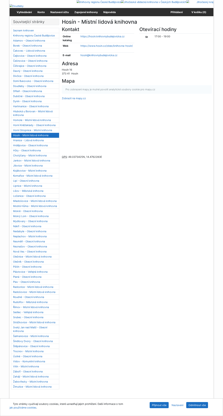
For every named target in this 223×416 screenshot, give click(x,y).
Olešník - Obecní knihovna (28, 261)
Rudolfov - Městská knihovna (30, 302)
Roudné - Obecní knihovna (28, 297)
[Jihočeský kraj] (199, 1)
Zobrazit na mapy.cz (74, 98)
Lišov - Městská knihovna (28, 190)
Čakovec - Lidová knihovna (29, 50)
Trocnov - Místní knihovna (28, 351)
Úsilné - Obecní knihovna (27, 356)
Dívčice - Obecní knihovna (28, 75)
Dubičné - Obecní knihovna (29, 96)
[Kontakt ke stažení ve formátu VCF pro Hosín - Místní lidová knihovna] (83, 29)
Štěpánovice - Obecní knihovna (31, 346)
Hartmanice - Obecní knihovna (31, 106)
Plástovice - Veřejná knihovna (30, 271)
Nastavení (177, 405)
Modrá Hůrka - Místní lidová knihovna (35, 206)
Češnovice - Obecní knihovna (30, 60)
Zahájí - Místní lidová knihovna (31, 376)
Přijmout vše (159, 405)
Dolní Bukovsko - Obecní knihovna (33, 81)
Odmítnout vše (197, 405)
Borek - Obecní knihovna (27, 45)
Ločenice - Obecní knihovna (29, 195)
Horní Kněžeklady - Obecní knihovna (34, 125)
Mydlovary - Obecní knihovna (30, 221)
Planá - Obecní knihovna (27, 276)
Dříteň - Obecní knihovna (27, 91)
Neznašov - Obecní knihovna (30, 246)
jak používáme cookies (23, 407)
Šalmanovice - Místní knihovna (31, 336)
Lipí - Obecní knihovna (26, 180)
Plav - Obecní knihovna (26, 281)
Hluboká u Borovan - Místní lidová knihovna (33, 113)
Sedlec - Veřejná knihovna (28, 312)
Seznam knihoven (23, 30)
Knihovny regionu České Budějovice (34, 35)
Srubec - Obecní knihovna (28, 317)
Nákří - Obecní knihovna (27, 226)
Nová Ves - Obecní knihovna (30, 251)
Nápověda (109, 12)
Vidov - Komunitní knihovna (29, 361)
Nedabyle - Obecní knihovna (29, 231)
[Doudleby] (17, 5)
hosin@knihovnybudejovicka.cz (98, 55)
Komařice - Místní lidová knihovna (32, 175)
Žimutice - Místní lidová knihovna (32, 386)
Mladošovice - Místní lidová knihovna (35, 200)
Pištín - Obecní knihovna (27, 266)
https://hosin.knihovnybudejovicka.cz (102, 36)
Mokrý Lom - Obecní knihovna (31, 216)
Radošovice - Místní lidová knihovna (34, 291)
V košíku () (198, 12)
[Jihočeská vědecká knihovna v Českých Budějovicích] (153, 1)
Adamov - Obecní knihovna (29, 40)
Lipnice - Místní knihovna (27, 185)
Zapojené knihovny (86, 12)
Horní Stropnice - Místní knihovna (32, 130)
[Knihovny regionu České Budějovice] (99, 1)
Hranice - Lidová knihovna (28, 140)
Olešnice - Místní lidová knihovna (32, 256)
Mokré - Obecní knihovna (28, 211)
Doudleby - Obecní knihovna (29, 86)
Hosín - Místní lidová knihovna (30, 135)
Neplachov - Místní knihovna (30, 236)
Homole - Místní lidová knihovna (32, 120)
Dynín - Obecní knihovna (27, 101)
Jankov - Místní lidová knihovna (31, 160)
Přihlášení (176, 12)
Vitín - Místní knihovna (26, 366)
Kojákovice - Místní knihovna (30, 170)
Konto (41, 12)
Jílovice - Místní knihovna (28, 165)
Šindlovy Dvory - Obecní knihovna (33, 341)
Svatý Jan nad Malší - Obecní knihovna (30, 329)
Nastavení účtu (59, 12)
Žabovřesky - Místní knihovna (30, 381)
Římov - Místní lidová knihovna (31, 307)
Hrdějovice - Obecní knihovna (30, 145)
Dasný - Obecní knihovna (28, 70)
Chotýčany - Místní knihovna (30, 155)
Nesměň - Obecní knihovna (29, 241)
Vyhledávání (24, 12)
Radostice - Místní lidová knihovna (33, 286)
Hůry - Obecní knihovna (27, 150)
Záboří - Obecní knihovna (28, 371)
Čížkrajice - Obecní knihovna (29, 65)
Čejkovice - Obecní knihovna (30, 55)
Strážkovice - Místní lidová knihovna (34, 322)
